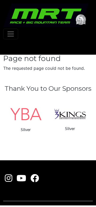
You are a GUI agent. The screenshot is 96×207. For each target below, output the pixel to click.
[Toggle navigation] (10, 34)
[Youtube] (21, 179)
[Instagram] (8, 179)
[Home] (46, 15)
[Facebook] (34, 179)
